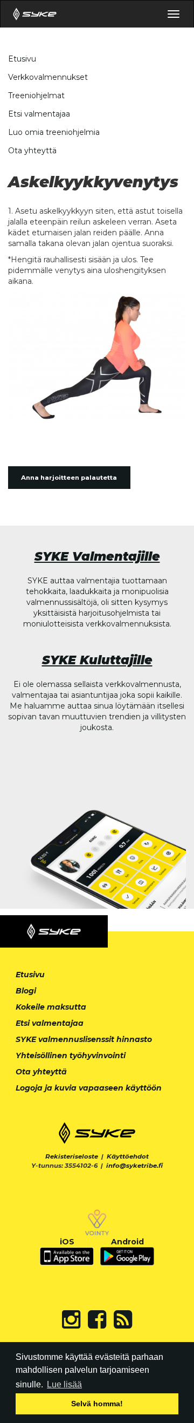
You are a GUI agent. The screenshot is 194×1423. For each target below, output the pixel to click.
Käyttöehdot (128, 1156)
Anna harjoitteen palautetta (69, 477)
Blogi (26, 991)
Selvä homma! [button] (97, 1403)
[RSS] (123, 1319)
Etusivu (22, 59)
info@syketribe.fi (134, 1165)
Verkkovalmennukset (48, 77)
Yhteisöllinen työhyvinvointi (71, 1055)
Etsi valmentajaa (39, 114)
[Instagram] (71, 1319)
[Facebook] (97, 1319)
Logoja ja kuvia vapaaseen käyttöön (89, 1088)
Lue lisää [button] (64, 1384)
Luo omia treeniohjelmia (54, 132)
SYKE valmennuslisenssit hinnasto (84, 1039)
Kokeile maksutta (51, 1007)
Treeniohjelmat (36, 95)
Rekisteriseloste (71, 1156)
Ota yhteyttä (32, 150)
